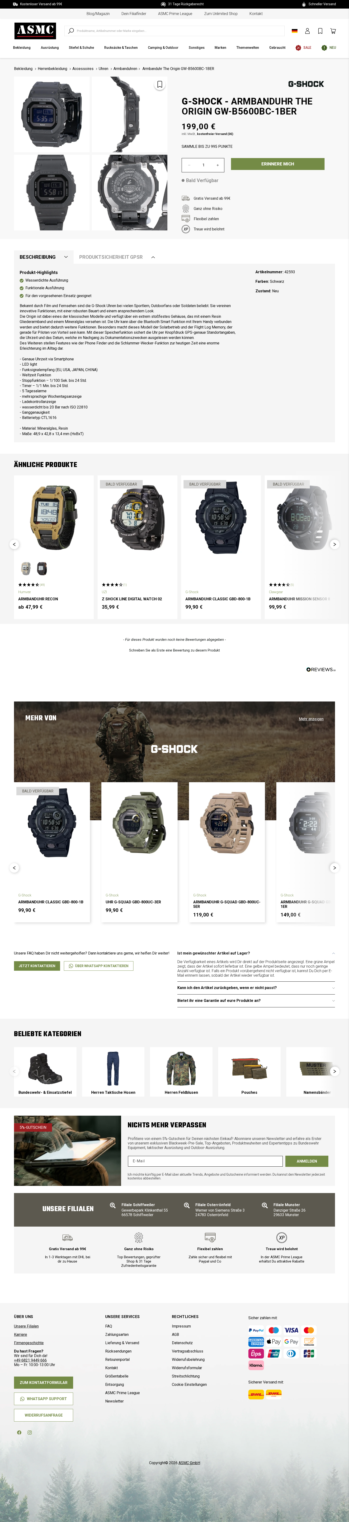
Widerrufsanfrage (44, 1415)
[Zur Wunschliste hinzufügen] (159, 84)
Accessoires (83, 68)
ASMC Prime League (175, 13)
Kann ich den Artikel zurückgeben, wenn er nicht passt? (227, 987)
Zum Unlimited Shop (221, 13)
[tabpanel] (174, 353)
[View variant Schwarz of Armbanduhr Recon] (42, 568)
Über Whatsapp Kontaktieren (101, 966)
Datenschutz (182, 1343)
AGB (175, 1334)
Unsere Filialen (26, 1326)
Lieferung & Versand (122, 1343)
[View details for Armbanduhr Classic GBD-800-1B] (221, 517)
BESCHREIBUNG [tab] (38, 257)
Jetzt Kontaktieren (37, 966)
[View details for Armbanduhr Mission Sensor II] (304, 517)
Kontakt (256, 13)
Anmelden (307, 1161)
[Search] (71, 31)
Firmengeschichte (29, 1343)
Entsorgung (114, 1384)
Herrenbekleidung (52, 68)
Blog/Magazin (98, 13)
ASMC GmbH (189, 1463)
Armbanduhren (125, 68)
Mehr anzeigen (311, 719)
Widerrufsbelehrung (188, 1359)
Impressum (181, 1326)
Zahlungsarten (117, 1334)
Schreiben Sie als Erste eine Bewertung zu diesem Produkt (174, 650)
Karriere (20, 1334)
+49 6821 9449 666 (30, 1360)
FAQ (108, 1326)
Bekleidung (23, 68)
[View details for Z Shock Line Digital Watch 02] (137, 517)
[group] (45, 1072)
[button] (14, 544)
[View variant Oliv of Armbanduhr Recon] (25, 568)
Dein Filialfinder (134, 13)
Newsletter (114, 1401)
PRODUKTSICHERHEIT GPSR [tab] (111, 257)
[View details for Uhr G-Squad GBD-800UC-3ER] (139, 822)
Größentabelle (116, 1376)
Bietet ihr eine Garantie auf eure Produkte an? (219, 1000)
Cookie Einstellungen (189, 1384)
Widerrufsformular (187, 1368)
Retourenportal (117, 1359)
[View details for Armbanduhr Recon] (53, 517)
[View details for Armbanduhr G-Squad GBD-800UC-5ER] (227, 822)
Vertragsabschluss (187, 1351)
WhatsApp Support (47, 1399)
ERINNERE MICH (277, 163)
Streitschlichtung (186, 1376)
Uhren (103, 68)
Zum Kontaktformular (43, 1382)
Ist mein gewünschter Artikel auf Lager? (213, 953)
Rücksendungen (118, 1351)
